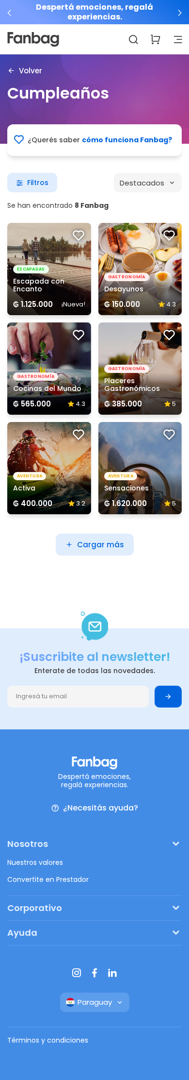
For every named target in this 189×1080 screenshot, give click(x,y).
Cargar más (100, 545)
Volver (30, 70)
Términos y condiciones (47, 1040)
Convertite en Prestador (48, 879)
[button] (9, 12)
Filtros (37, 182)
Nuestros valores (35, 862)
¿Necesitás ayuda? (100, 808)
